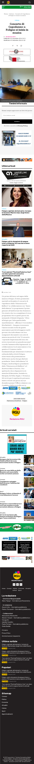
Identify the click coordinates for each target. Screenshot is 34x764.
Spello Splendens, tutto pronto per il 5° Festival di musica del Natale (9, 547)
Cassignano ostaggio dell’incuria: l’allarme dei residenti (10, 483)
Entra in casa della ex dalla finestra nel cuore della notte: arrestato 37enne (10, 472)
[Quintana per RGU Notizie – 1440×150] (17, 393)
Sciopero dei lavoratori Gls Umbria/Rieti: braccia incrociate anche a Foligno (10, 460)
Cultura (11, 14)
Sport (2, 491)
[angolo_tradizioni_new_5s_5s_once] (17, 178)
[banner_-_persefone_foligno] (17, 444)
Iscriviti (17, 121)
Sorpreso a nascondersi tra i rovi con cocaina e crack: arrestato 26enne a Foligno (11, 505)
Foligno (24, 401)
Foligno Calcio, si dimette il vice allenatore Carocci (10, 494)
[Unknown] (17, 538)
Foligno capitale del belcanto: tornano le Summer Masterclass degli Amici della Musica (16, 213)
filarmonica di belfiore (14, 401)
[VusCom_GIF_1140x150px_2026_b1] (17, 8)
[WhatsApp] (21, 45)
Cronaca (2, 468)
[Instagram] (17, 423)
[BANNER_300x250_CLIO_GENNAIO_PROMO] (17, 141)
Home (6, 14)
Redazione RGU (11, 36)
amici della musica (19, 398)
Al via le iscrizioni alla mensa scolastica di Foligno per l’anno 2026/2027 (10, 516)
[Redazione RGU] (17, 411)
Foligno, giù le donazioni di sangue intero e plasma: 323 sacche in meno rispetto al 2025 (16, 243)
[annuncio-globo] (17, 527)
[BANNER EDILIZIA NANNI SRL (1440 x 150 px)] (17, 159)
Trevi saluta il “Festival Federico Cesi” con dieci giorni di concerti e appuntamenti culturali (16, 274)
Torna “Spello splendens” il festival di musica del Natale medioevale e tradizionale (25, 548)
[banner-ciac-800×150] (17, 59)
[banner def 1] (17, 559)
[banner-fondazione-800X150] (17, 52)
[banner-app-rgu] (17, 281)
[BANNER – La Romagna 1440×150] (17, 388)
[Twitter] (17, 45)
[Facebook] (13, 45)
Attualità (4, 239)
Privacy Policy (23, 126)
